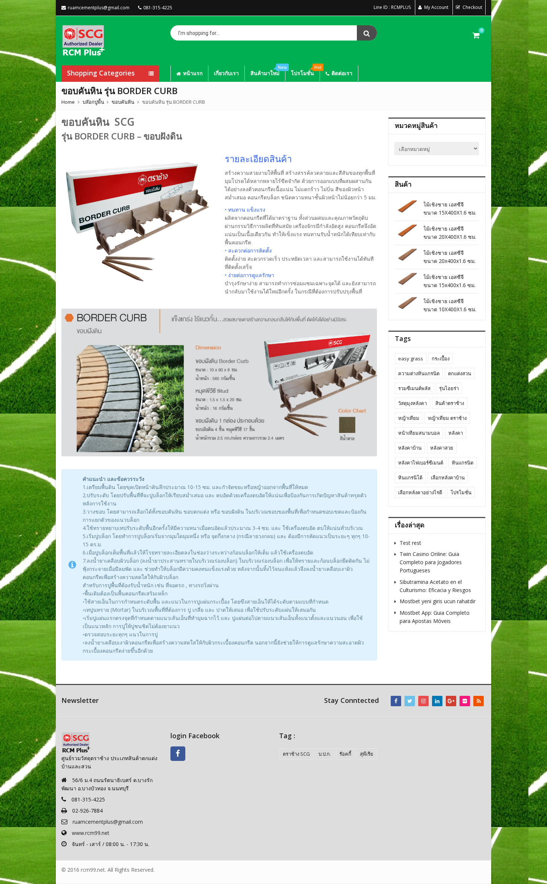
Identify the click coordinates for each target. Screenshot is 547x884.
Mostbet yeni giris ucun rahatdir (438, 601)
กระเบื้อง (441, 358)
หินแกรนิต (462, 462)
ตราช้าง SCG (296, 753)
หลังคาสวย (441, 447)
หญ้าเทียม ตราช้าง (447, 418)
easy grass (410, 358)
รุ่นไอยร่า (449, 388)
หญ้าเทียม (408, 418)
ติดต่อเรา (342, 73)
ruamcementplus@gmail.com (108, 821)
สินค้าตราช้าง (449, 403)
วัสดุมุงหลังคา (412, 403)
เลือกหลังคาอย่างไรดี (420, 492)
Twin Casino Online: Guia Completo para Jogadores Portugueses (431, 562)
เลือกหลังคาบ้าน (448, 477)
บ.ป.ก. (325, 753)
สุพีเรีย (366, 753)
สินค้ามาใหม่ (267, 71)
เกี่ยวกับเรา (226, 73)
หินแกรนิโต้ (410, 477)
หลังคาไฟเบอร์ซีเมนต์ (420, 462)
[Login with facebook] (179, 762)
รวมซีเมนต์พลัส (414, 388)
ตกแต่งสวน (459, 373)
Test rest (410, 542)
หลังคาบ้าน (410, 447)
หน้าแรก (192, 73)
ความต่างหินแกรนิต (418, 373)
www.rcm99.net (90, 832)
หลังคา (455, 433)
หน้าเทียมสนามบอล (419, 433)
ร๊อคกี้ (345, 753)
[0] (476, 35)
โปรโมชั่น (305, 71)
